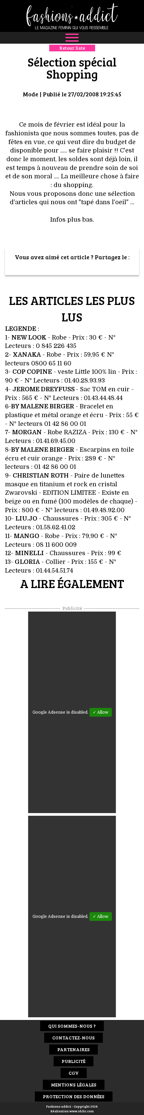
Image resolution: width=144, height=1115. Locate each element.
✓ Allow (101, 712)
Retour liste (72, 48)
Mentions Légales (73, 1084)
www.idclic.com (81, 1111)
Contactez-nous (73, 1037)
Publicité (73, 1061)
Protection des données (73, 1096)
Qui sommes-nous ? (72, 1026)
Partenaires (73, 1049)
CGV (74, 1073)
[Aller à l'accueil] (72, 16)
